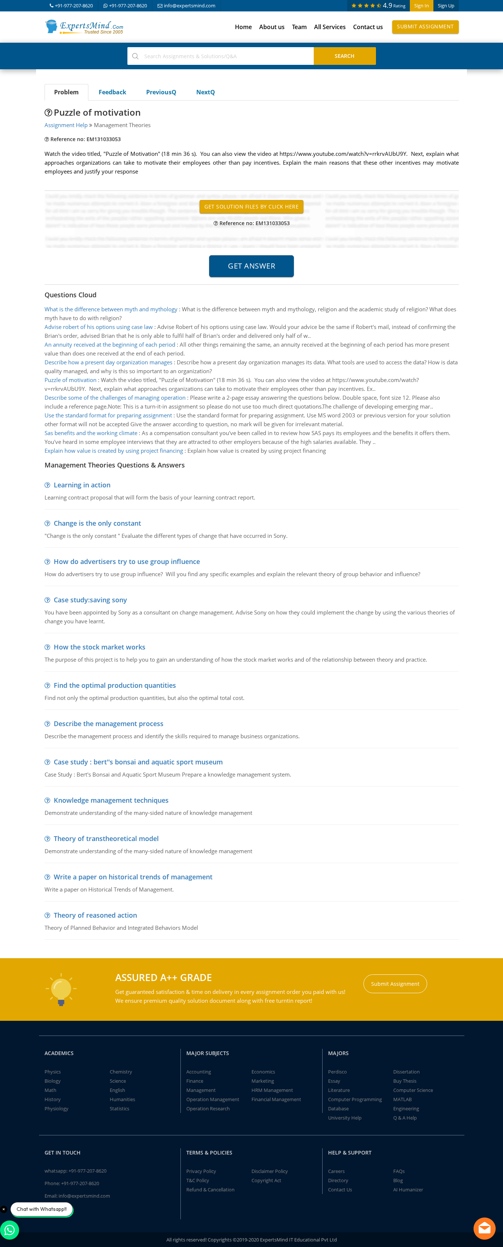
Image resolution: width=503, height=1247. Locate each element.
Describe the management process (108, 723)
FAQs (399, 1171)
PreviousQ (161, 92)
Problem (66, 92)
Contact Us (340, 1189)
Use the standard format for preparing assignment (108, 415)
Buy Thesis (404, 1081)
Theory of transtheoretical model (106, 838)
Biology (53, 1081)
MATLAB (402, 1099)
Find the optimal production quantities (115, 685)
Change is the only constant (97, 523)
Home (243, 27)
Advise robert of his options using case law (99, 326)
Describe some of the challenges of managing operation (115, 397)
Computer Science (413, 1090)
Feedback (112, 92)
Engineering (406, 1108)
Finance (194, 1081)
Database (338, 1108)
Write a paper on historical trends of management (133, 876)
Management (201, 1090)
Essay (334, 1081)
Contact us (368, 27)
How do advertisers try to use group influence (127, 561)
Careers (336, 1171)
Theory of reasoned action (95, 915)
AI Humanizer (408, 1189)
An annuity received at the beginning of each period (110, 344)
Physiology (56, 1108)
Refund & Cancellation (210, 1189)
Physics (53, 1071)
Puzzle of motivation (70, 379)
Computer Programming (355, 1099)
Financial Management (276, 1099)
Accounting (198, 1071)
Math (50, 1090)
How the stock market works (99, 646)
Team (299, 27)
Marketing (263, 1081)
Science (118, 1081)
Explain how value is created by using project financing (114, 450)
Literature (339, 1090)
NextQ (205, 92)
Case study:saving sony (90, 599)
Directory (338, 1180)
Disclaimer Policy (270, 1171)
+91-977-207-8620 (74, 5)
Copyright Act (266, 1180)
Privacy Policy (201, 1171)
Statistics (119, 1108)
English (117, 1090)
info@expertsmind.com (189, 5)
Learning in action (82, 484)
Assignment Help (66, 125)
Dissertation (406, 1071)
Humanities (122, 1099)
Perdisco (337, 1071)
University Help (345, 1117)
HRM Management (272, 1090)
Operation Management (212, 1099)
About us (272, 27)
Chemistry (121, 1071)
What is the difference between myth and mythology (111, 309)
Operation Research (208, 1108)
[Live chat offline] (485, 1229)
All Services (330, 27)
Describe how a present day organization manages (108, 362)
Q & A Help (405, 1117)
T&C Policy (197, 1180)
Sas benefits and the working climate (91, 433)
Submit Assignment (425, 26)
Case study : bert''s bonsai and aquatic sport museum (138, 761)
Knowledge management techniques (111, 800)
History (53, 1099)
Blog (398, 1180)
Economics (263, 1071)
